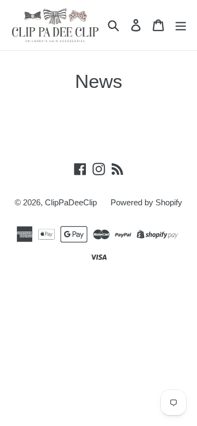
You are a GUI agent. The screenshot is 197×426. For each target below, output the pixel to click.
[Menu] (180, 25)
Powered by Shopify (146, 202)
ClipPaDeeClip (71, 202)
